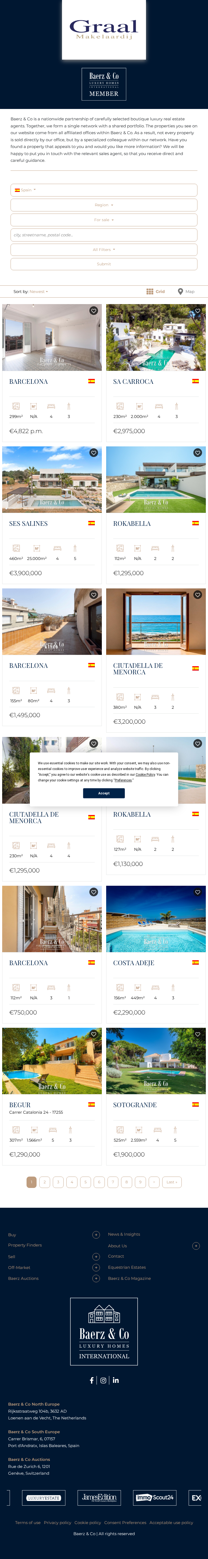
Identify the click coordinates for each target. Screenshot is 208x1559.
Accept (104, 793)
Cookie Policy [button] (145, 775)
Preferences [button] (123, 780)
